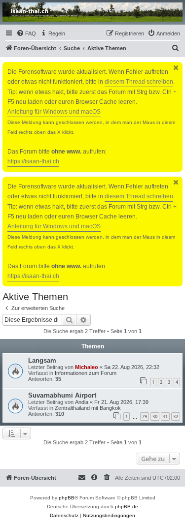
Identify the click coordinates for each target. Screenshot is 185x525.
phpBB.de (126, 506)
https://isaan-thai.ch (33, 161)
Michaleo (86, 367)
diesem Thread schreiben (139, 81)
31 (165, 416)
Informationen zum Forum (85, 373)
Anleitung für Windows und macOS (54, 111)
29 (144, 416)
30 (154, 416)
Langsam (42, 360)
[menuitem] (26, 33)
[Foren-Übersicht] (92, 12)
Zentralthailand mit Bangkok (88, 408)
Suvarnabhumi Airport (62, 395)
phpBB (66, 497)
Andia (81, 402)
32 (175, 416)
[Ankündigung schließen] (176, 67)
